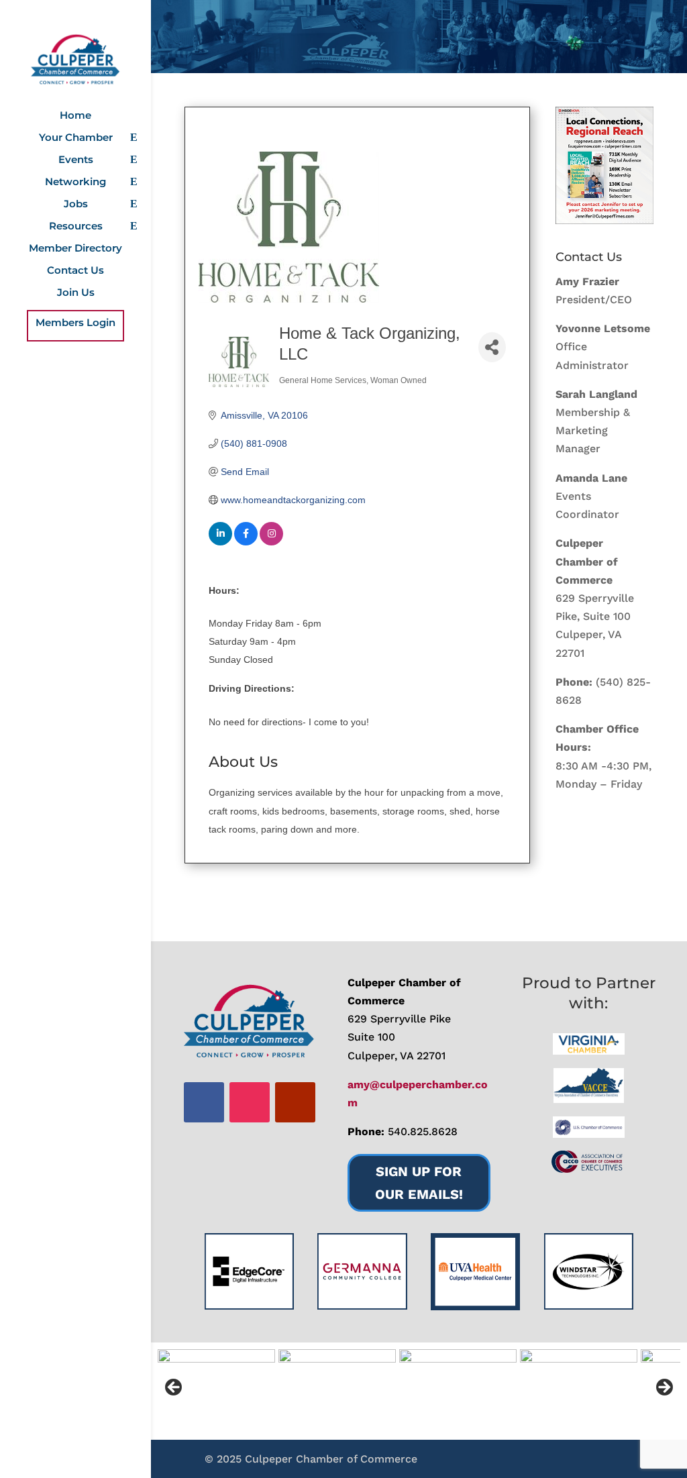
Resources (76, 226)
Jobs (76, 204)
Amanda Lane (591, 478)
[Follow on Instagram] (249, 1102)
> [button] (663, 1388)
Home (75, 116)
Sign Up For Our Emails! (419, 1182)
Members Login (75, 323)
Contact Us (75, 271)
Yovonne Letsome (603, 328)
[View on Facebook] (246, 542)
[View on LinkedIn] (220, 542)
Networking (75, 182)
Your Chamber (76, 138)
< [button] (174, 1388)
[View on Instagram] (271, 542)
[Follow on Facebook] (204, 1102)
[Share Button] (492, 347)
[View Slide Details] (604, 165)
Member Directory (75, 249)
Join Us (76, 293)
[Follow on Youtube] (295, 1102)
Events (75, 160)
